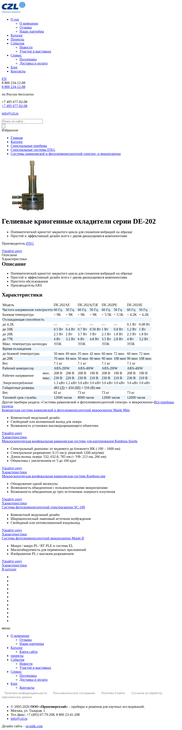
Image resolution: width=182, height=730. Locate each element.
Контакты (27, 687)
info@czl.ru (19, 718)
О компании (20, 636)
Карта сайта (29, 652)
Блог (14, 683)
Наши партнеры (32, 644)
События (17, 660)
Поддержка (28, 675)
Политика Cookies (113, 693)
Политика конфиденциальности (25, 693)
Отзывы (26, 640)
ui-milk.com (34, 726)
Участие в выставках (35, 667)
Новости (26, 664)
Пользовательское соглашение (74, 693)
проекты (17, 656)
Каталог (17, 648)
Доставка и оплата (33, 679)
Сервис (16, 671)
